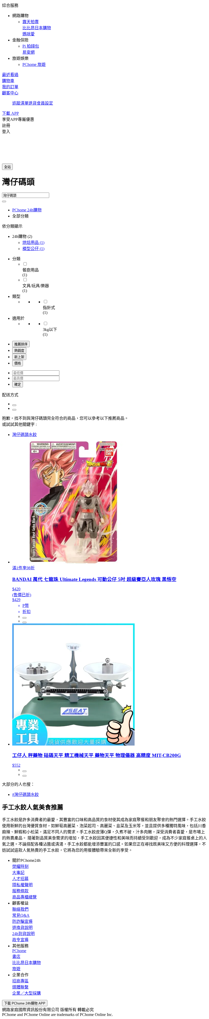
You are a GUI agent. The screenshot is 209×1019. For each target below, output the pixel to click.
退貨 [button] (33, 103)
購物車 (8, 81)
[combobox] (104, 184)
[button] (104, 34)
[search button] (4, 201)
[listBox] (104, 394)
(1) (33, 242)
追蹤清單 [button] (20, 103)
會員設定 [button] (45, 103)
